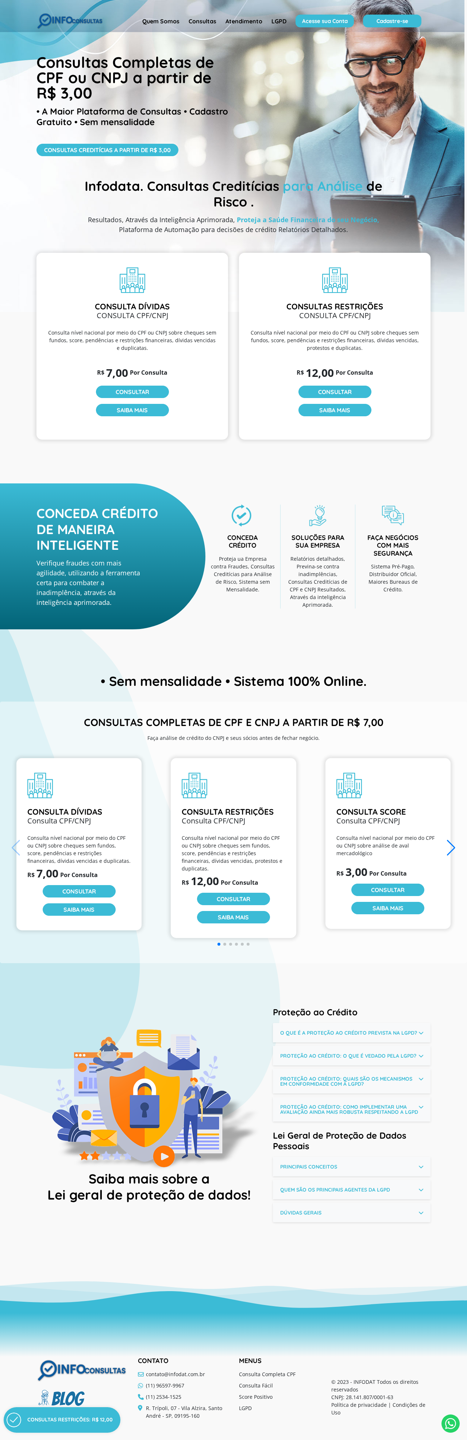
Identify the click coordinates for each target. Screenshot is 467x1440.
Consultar (132, 391)
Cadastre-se (392, 21)
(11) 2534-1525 (163, 1396)
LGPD (278, 21)
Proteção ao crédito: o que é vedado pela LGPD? (348, 1056)
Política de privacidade (359, 1404)
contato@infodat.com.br (175, 1374)
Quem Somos (161, 21)
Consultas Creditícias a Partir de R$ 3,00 (107, 150)
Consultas (202, 21)
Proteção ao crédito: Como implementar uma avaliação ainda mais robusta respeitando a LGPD (349, 1109)
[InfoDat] (69, 21)
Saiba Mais (132, 410)
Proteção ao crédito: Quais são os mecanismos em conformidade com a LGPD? (346, 1081)
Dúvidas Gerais (300, 1212)
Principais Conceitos (308, 1166)
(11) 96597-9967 (165, 1385)
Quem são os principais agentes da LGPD (335, 1189)
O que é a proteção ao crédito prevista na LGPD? (348, 1033)
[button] (451, 848)
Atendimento (243, 21)
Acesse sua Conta (325, 21)
